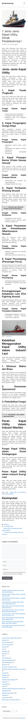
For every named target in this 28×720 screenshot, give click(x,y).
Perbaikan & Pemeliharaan (9, 679)
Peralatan (4, 677)
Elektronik (4, 640)
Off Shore (6, 524)
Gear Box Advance (7, 644)
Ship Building (5, 690)
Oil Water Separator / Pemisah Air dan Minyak (14, 669)
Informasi (4, 646)
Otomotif (4, 673)
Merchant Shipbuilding (8, 660)
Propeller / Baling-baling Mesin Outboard (12, 688)
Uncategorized (6, 697)
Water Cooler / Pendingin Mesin (10, 699)
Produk (4, 686)
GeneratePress (21, 718)
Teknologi (4, 695)
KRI (3, 655)
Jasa (3, 649)
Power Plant (5, 684)
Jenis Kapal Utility (8, 526)
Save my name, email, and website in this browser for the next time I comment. (14, 573)
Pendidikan (5, 675)
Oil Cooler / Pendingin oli (8, 667)
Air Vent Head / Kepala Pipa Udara (11, 638)
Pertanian (4, 682)
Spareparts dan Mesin (8, 693)
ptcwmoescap (7, 3)
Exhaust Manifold (6, 642)
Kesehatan (4, 651)
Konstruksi (4, 653)
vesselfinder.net (9, 336)
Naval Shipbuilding (7, 662)
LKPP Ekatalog (6, 658)
